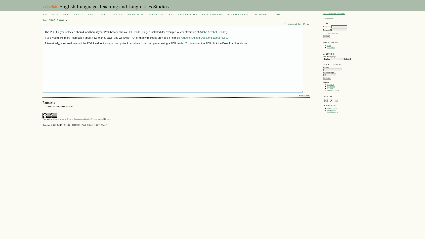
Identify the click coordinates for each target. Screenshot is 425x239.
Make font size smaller (326, 100)
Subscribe (331, 47)
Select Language (329, 57)
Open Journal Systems (334, 14)
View (329, 46)
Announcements (135, 14)
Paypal (278, 14)
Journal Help (328, 18)
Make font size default (331, 100)
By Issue (330, 85)
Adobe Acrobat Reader (212, 32)
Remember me (332, 34)
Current (104, 14)
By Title (330, 88)
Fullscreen (304, 95)
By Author (331, 86)
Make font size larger (336, 100)
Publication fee (262, 14)
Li (66, 20)
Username (327, 27)
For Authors (331, 110)
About (55, 14)
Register (78, 14)
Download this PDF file (298, 24)
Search (91, 14)
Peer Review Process (238, 14)
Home (45, 14)
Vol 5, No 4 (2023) (56, 20)
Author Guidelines (188, 14)
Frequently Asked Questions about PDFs (203, 37)
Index (171, 14)
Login (66, 14)
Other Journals (333, 90)
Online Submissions (212, 14)
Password (327, 30)
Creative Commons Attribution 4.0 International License (89, 119)
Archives (117, 14)
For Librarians (332, 112)
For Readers (332, 108)
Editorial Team (155, 14)
